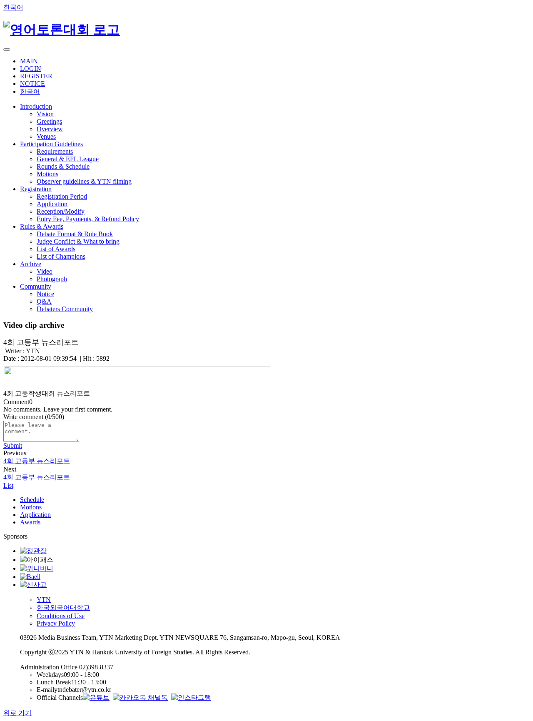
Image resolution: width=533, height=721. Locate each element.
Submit (12, 445)
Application (52, 203)
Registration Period (62, 196)
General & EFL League (68, 158)
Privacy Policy (56, 623)
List (8, 485)
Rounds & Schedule (63, 166)
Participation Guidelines (51, 143)
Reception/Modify (61, 211)
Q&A (44, 301)
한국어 (13, 7)
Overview (50, 128)
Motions (47, 173)
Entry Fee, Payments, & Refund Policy (88, 218)
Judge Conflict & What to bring (78, 241)
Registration (36, 188)
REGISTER (36, 76)
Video (44, 271)
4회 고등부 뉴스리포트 (36, 460)
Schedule (32, 499)
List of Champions (61, 256)
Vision (45, 113)
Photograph (52, 278)
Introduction (36, 106)
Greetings (49, 121)
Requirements (55, 151)
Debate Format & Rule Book (75, 233)
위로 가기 (17, 712)
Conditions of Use (61, 615)
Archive (30, 263)
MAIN (29, 61)
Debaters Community (65, 308)
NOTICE (32, 83)
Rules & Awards (41, 226)
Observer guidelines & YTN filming (84, 181)
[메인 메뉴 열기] (6, 49)
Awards (30, 522)
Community (35, 286)
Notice (45, 293)
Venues (46, 136)
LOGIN (30, 68)
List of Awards (56, 248)
